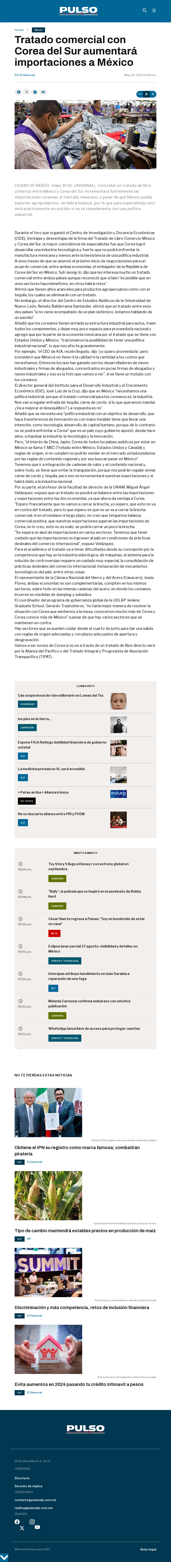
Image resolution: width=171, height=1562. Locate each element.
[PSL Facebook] (17, 1523)
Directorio (22, 1478)
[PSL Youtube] (37, 1528)
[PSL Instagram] (32, 1523)
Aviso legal (148, 1549)
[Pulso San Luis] (78, 11)
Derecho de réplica (28, 1486)
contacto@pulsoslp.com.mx (35, 1500)
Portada (19, 30)
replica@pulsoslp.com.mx (34, 1508)
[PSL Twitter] (22, 1528)
